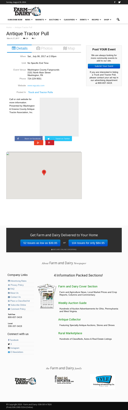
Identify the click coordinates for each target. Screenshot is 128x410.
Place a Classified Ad (20, 301)
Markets (39, 19)
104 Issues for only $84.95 (88, 243)
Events (83, 19)
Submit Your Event (104, 66)
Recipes (95, 19)
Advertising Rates (18, 281)
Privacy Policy (17, 285)
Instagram (14, 348)
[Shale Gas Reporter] (64, 383)
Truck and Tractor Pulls (40, 92)
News (27, 19)
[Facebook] (114, 2)
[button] (118, 19)
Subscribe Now (15, 19)
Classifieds (69, 19)
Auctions (54, 19)
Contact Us (15, 297)
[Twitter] (119, 2)
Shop (106, 19)
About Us (14, 293)
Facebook (14, 340)
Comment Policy (18, 309)
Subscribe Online (18, 305)
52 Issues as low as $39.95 (40, 243)
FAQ (12, 289)
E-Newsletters (16, 352)
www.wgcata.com (35, 85)
